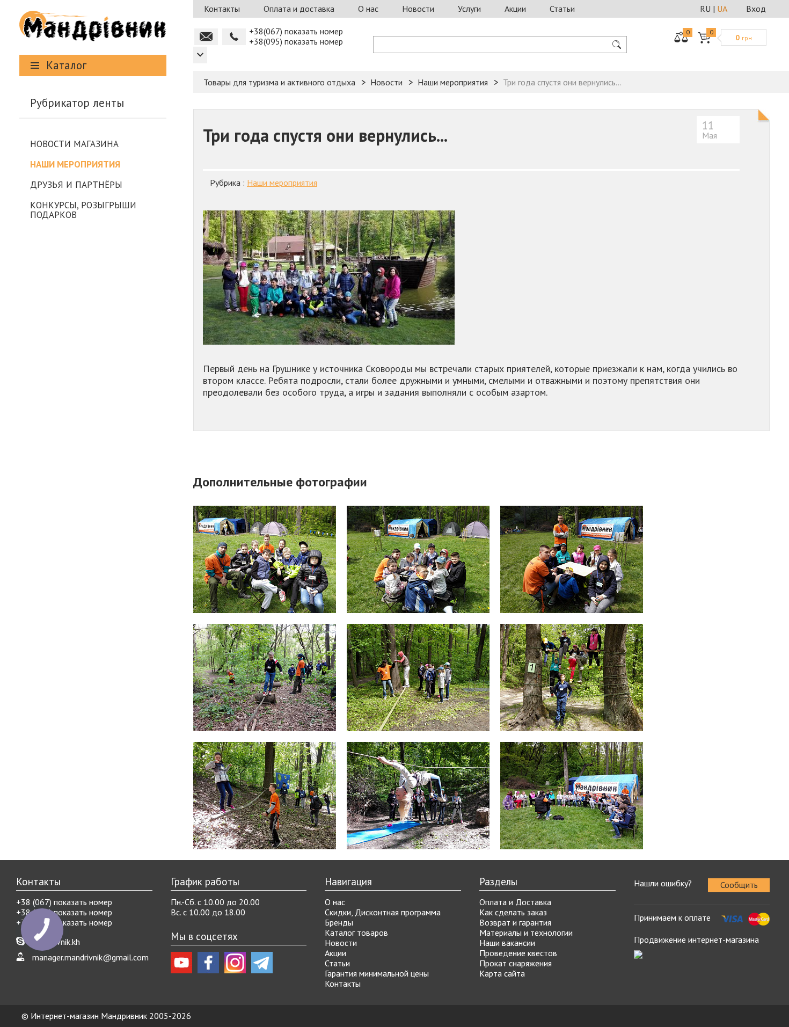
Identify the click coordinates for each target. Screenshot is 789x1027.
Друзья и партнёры (76, 185)
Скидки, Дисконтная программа (383, 912)
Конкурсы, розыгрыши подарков (83, 210)
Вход (756, 8)
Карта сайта (502, 973)
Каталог (66, 65)
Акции (515, 8)
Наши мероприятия (75, 164)
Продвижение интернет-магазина (696, 939)
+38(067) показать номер (296, 31)
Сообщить (739, 884)
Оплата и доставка (299, 8)
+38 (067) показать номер (64, 902)
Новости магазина (74, 144)
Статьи (562, 8)
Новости (418, 8)
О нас (368, 8)
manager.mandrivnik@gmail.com (90, 957)
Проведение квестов (518, 953)
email (206, 36)
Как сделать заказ (513, 912)
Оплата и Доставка (515, 902)
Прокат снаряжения (515, 963)
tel (234, 36)
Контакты (222, 8)
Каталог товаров (356, 932)
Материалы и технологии (526, 932)
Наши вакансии (507, 942)
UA (722, 8)
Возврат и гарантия (515, 922)
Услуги (469, 8)
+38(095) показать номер (296, 41)
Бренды (339, 922)
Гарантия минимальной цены (377, 973)
